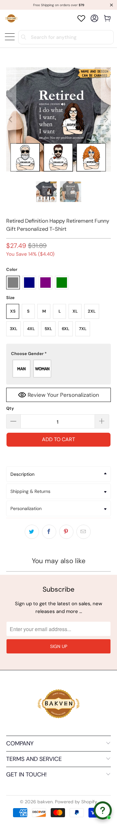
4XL (31, 328)
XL (75, 311)
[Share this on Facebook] (49, 532)
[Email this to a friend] (83, 532)
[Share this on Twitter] (32, 532)
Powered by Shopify (76, 802)
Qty (10, 408)
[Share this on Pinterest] (66, 532)
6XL (65, 328)
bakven (45, 802)
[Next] (106, 119)
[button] (58, 354)
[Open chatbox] (103, 810)
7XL (82, 328)
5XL (48, 328)
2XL (92, 311)
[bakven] (11, 18)
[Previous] (11, 119)
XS (13, 311)
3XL (13, 328)
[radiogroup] (58, 368)
